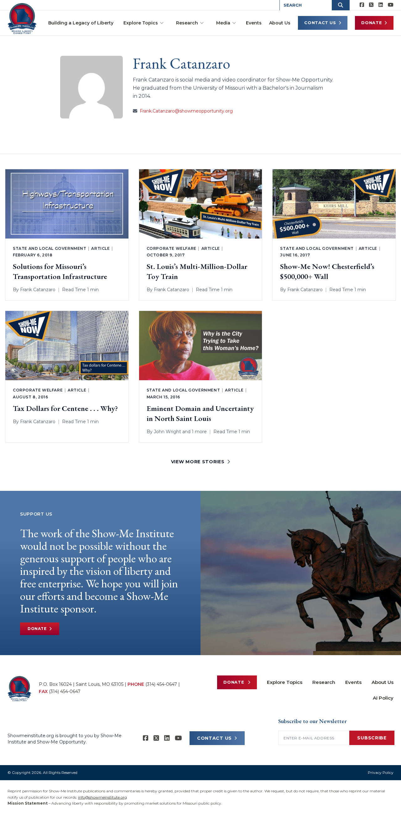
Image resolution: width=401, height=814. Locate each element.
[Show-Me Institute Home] (22, 18)
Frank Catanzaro (37, 289)
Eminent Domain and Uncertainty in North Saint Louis (200, 413)
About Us (279, 23)
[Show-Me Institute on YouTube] (390, 5)
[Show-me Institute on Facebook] (362, 5)
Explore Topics (140, 23)
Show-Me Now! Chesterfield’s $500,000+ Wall (327, 271)
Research (187, 23)
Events (254, 23)
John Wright (167, 431)
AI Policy (383, 698)
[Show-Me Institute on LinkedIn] (380, 5)
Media (223, 23)
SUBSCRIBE (371, 738)
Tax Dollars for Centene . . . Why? (65, 408)
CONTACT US (214, 738)
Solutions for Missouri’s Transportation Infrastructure (60, 271)
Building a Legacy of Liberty (80, 23)
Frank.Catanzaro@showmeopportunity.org (186, 111)
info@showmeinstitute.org (102, 797)
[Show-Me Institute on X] (371, 5)
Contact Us (320, 22)
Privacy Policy (380, 772)
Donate (371, 22)
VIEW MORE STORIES (198, 462)
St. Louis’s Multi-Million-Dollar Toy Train (197, 271)
